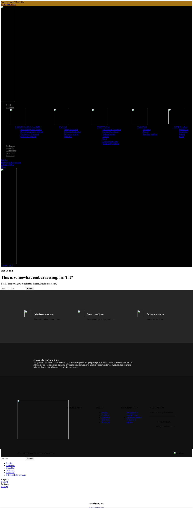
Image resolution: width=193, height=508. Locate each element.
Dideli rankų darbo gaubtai (31, 132)
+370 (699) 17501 (8, 4)
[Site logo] (7, 101)
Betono (145, 132)
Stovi (104, 139)
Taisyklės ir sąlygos (131, 421)
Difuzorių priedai (71, 134)
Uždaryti (4, 482)
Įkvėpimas (105, 417)
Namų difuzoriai (71, 129)
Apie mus (105, 420)
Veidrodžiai (183, 129)
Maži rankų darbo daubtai (31, 129)
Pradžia (104, 413)
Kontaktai (105, 422)
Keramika (146, 129)
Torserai (105, 136)
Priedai (182, 134)
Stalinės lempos (108, 134)
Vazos (181, 136)
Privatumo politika (134, 417)
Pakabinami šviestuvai (29, 134)
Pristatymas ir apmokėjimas (132, 414)
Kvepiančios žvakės (72, 132)
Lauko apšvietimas (110, 141)
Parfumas (68, 136)
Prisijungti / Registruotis (16, 475)
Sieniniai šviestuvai (28, 136)
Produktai (105, 415)
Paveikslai (183, 132)
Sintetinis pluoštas (149, 134)
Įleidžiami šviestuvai (110, 144)
